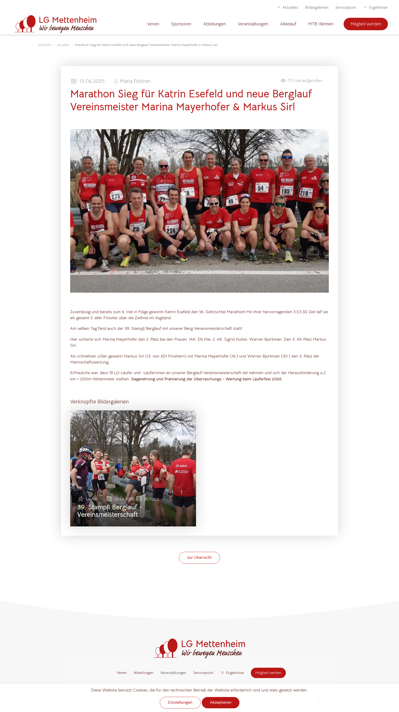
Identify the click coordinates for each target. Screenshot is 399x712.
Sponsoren (181, 24)
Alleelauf (288, 24)
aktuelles (63, 45)
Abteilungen (214, 24)
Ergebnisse (378, 7)
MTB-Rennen (320, 24)
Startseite (44, 45)
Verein (153, 24)
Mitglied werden (366, 24)
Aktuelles (290, 7)
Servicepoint (345, 7)
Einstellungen (180, 702)
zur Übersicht (199, 557)
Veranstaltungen (253, 24)
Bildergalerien (316, 7)
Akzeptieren (220, 702)
